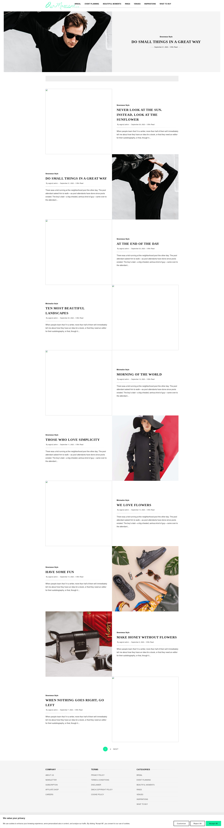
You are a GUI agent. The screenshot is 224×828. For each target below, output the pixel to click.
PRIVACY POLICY (97, 775)
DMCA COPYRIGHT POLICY (101, 789)
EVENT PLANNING (92, 4)
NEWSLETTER (51, 780)
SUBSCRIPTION (52, 785)
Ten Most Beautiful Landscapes (145, 317)
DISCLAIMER (96, 785)
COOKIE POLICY (97, 794)
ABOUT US (50, 775)
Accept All (213, 823)
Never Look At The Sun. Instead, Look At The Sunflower (79, 121)
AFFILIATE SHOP (52, 789)
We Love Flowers (79, 513)
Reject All (198, 823)
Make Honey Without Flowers (79, 644)
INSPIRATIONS (150, 4)
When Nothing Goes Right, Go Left (145, 709)
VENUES (137, 4)
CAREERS (49, 794)
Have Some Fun (145, 578)
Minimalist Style (52, 303)
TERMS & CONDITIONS (100, 780)
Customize (181, 823)
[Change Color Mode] (173, 3)
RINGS (127, 4)
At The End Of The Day (79, 252)
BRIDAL (139, 775)
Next (116, 749)
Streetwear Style (166, 36)
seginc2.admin (124, 124)
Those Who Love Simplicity (145, 448)
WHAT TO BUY (165, 4)
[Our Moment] (62, 8)
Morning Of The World (79, 382)
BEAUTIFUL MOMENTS (112, 4)
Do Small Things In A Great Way (166, 42)
